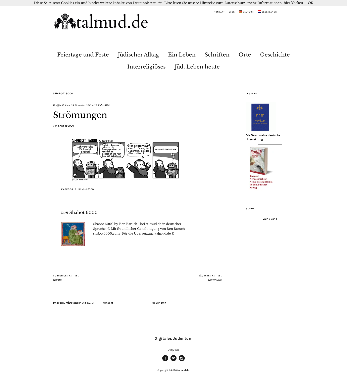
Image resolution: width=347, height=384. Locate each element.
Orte (245, 54)
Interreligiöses (146, 66)
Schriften (217, 54)
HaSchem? (159, 302)
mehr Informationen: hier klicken (275, 3)
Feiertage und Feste (83, 54)
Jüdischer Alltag (138, 54)
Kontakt (219, 12)
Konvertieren (210, 277)
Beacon (90, 303)
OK (310, 3)
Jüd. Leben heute (197, 66)
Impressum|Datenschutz (69, 302)
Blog (232, 12)
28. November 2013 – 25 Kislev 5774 (90, 105)
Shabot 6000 (63, 93)
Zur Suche (270, 219)
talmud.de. (183, 370)
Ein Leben (182, 54)
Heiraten (66, 277)
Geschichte (275, 54)
